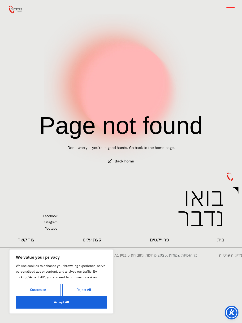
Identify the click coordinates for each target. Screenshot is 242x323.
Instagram (49, 222)
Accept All (61, 302)
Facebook (50, 216)
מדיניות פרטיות (230, 255)
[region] (61, 281)
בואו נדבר (201, 206)
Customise (38, 290)
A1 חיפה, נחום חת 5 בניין (134, 255)
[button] (159, 240)
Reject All (84, 290)
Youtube (51, 228)
